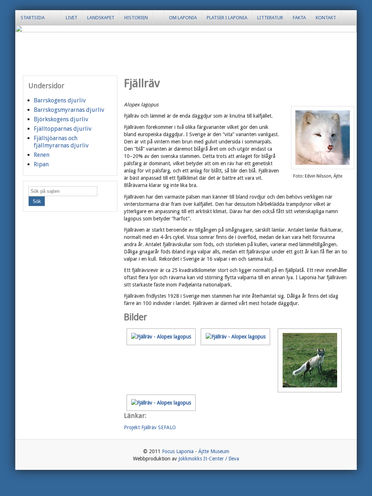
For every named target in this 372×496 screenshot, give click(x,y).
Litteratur (270, 17)
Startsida (33, 17)
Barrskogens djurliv (60, 100)
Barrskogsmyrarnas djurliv (69, 109)
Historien (136, 17)
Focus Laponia (178, 451)
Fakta (299, 17)
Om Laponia (183, 17)
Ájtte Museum (213, 451)
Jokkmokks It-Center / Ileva (208, 459)
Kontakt (326, 17)
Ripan (41, 164)
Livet (71, 17)
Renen (41, 154)
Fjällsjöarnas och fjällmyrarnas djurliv (61, 142)
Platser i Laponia (227, 17)
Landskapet (100, 17)
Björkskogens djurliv (61, 119)
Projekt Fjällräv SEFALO (150, 427)
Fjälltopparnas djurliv (63, 128)
